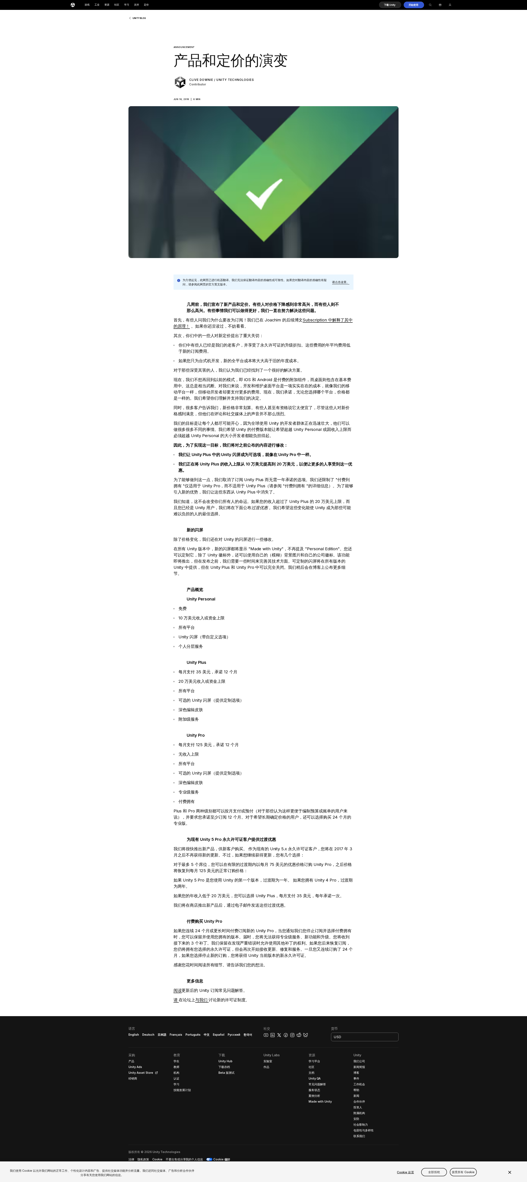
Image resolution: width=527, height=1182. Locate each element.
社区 (116, 5)
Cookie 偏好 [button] (221, 1159)
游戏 (87, 5)
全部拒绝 (434, 1172)
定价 (146, 5)
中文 (207, 1034)
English (133, 1034)
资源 (106, 5)
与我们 (202, 999)
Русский (234, 1034)
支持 (136, 5)
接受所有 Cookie (463, 1172)
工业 (96, 5)
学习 (126, 5)
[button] (390, 5)
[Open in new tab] (155, 1072)
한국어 (248, 1034)
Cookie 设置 (405, 1172)
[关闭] (509, 1172)
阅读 (178, 990)
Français (176, 1034)
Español (218, 1034)
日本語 (162, 1034)
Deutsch (148, 1034)
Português (193, 1034)
